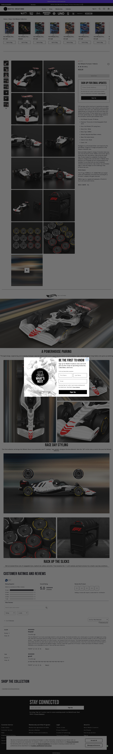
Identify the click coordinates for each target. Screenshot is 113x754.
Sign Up (73, 392)
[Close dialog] (87, 359)
